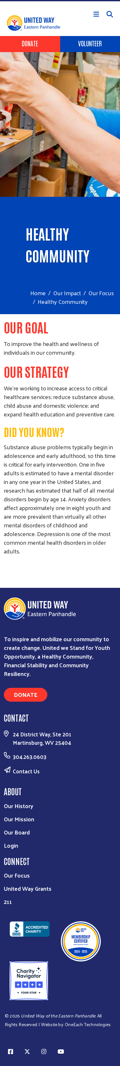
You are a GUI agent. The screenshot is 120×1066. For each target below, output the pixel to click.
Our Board (17, 832)
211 (8, 902)
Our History (18, 806)
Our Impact (67, 292)
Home (38, 292)
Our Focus (101, 292)
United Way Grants (28, 888)
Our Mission (19, 819)
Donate (30, 43)
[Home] (60, 0)
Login (11, 845)
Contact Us (26, 771)
